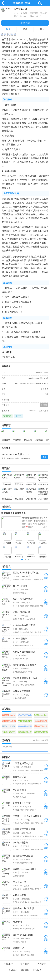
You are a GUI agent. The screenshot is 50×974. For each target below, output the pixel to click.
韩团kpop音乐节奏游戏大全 (9, 727)
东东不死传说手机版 (23, 599)
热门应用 (41, 964)
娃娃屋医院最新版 (22, 691)
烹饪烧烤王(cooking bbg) (24, 869)
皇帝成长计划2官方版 (23, 908)
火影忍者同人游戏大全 (25, 732)
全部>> (46, 527)
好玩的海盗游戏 (41, 715)
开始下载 (25, 23)
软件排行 (25, 964)
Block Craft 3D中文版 (15, 454)
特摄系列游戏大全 (9, 716)
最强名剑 (17, 921)
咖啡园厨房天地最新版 (24, 829)
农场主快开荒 (19, 895)
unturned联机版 (20, 638)
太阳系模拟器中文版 (23, 763)
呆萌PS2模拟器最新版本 (24, 665)
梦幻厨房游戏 (19, 790)
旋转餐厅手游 (19, 776)
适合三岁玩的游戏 (25, 716)
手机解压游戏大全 (41, 727)
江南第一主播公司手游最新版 (27, 816)
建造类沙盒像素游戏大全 (13, 513)
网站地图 (25, 970)
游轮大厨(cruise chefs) (23, 935)
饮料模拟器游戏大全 (9, 721)
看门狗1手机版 (20, 586)
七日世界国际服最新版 (24, 651)
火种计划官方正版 (22, 612)
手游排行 (8, 964)
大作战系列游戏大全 (41, 732)
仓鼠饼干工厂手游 (22, 803)
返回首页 (12, 970)
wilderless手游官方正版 (24, 625)
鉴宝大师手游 (19, 882)
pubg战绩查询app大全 (41, 721)
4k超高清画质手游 (9, 732)
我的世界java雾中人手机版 (26, 572)
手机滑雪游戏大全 (25, 721)
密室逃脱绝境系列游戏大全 (25, 727)
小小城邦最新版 (20, 842)
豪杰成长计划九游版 (23, 856)
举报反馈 (37, 970)
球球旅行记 (18, 948)
